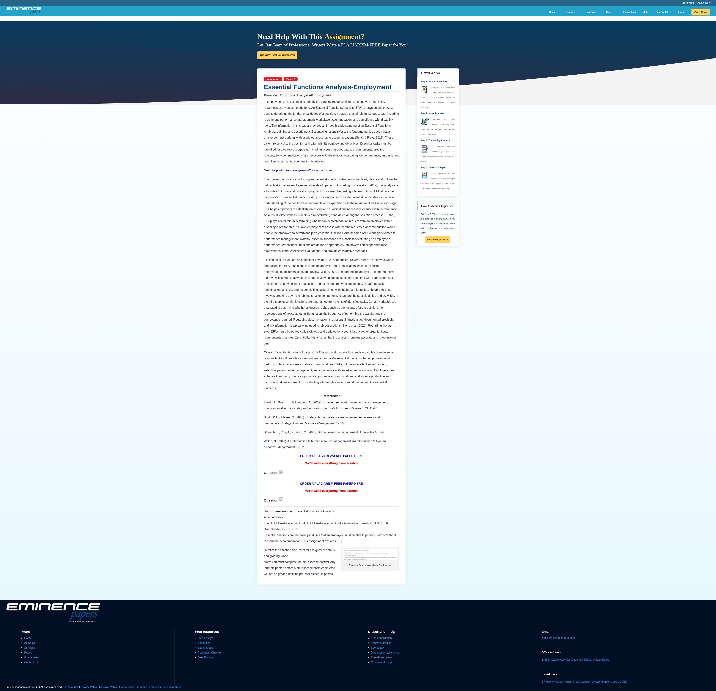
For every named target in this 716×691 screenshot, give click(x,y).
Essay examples (381, 642)
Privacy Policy (89, 686)
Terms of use (70, 686)
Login (681, 12)
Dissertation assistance (385, 652)
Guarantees (629, 12)
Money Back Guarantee (133, 686)
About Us (571, 12)
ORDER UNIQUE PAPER (437, 239)
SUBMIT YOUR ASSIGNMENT (277, 55)
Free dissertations (382, 657)
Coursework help (381, 662)
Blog (645, 12)
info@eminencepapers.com (558, 637)
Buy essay (377, 647)
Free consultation (381, 638)
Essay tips (204, 642)
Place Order (700, 12)
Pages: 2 (290, 79)
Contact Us (662, 12)
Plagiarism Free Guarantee (165, 686)
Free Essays (205, 638)
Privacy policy (703, 3)
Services (591, 12)
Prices (609, 12)
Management (273, 79)
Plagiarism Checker (210, 652)
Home (552, 12)
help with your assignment (290, 170)
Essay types (205, 647)
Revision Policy (108, 686)
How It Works (688, 3)
